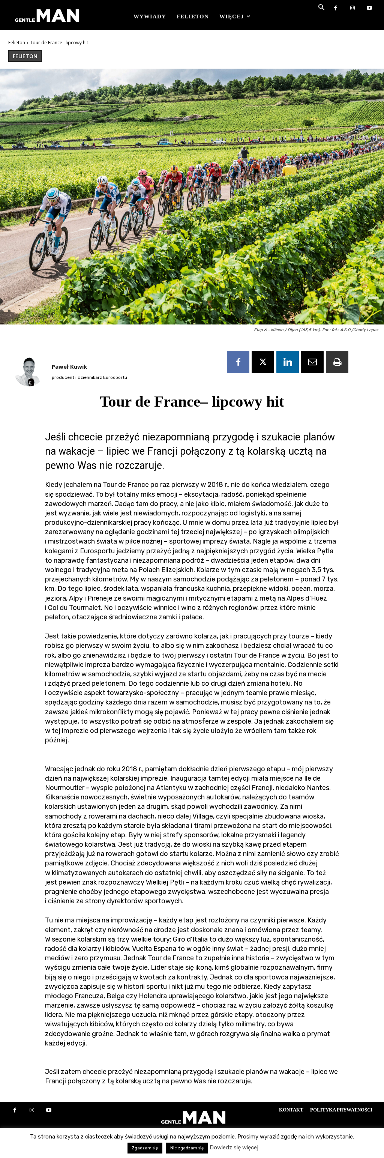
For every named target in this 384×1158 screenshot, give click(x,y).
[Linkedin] (287, 362)
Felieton (16, 42)
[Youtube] (369, 8)
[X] (263, 362)
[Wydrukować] (337, 362)
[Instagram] (352, 8)
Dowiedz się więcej (234, 1147)
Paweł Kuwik (69, 366)
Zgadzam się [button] (145, 1148)
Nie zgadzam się (187, 1148)
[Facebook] (335, 8)
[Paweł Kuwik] (29, 371)
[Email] (312, 362)
